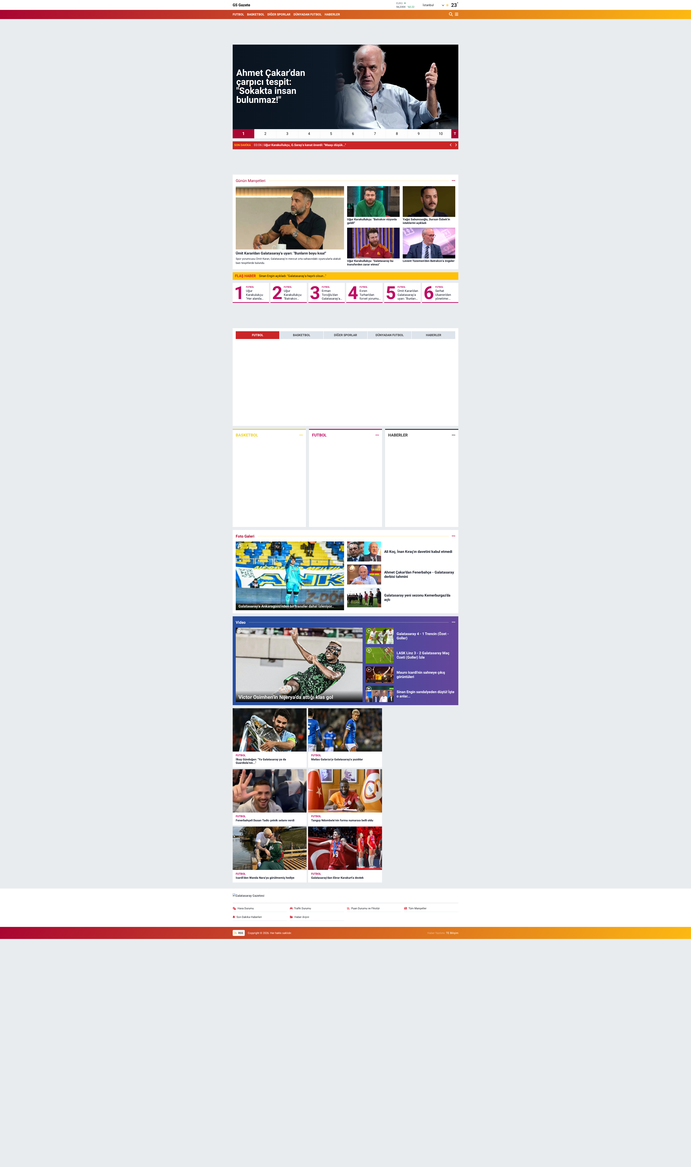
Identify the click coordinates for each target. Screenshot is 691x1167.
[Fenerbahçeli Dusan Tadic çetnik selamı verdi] (270, 791)
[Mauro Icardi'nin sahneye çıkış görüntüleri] (380, 674)
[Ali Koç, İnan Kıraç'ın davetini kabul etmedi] (364, 551)
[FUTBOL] (377, 435)
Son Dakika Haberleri (249, 917)
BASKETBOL (255, 14)
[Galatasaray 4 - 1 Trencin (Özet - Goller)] (380, 635)
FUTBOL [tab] (257, 335)
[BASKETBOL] (301, 435)
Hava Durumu (246, 908)
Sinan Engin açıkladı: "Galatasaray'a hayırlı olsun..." (292, 276)
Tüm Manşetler (417, 908)
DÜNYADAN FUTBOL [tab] (390, 335)
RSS (240, 933)
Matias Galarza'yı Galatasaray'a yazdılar (337, 759)
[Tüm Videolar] (453, 622)
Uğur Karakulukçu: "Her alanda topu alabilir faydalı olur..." (255, 295)
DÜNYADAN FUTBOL (307, 14)
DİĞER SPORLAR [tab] (345, 335)
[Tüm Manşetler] (453, 180)
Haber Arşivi (301, 917)
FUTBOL (238, 14)
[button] (451, 145)
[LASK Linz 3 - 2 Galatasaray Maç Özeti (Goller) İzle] (380, 655)
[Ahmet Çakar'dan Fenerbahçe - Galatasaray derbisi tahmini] (364, 574)
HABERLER (332, 14)
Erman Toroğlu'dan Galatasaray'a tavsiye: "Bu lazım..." (331, 295)
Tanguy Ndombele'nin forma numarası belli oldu (342, 820)
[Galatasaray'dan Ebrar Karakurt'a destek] (345, 848)
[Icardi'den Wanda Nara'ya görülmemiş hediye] (270, 848)
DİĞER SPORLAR (278, 14)
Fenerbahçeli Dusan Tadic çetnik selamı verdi (265, 820)
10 (441, 133)
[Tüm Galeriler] (453, 536)
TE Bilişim (452, 933)
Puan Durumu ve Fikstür (365, 908)
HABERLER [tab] (433, 335)
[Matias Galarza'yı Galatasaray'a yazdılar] (345, 730)
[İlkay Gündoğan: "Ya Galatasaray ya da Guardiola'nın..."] (270, 730)
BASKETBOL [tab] (301, 335)
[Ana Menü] (456, 14)
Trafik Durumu (302, 908)
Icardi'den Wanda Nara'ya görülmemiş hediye (265, 877)
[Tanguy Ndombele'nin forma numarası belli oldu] (345, 791)
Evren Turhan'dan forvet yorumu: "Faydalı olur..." (369, 295)
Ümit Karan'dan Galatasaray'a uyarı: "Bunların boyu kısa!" (408, 295)
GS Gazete (241, 5)
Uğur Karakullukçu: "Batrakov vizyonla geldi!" (294, 295)
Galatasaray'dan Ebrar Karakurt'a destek (337, 877)
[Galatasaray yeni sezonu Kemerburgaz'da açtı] (364, 597)
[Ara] (451, 14)
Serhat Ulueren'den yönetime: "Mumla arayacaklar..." (444, 295)
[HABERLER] (453, 435)
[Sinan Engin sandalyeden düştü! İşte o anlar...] (380, 693)
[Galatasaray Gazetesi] (248, 895)
